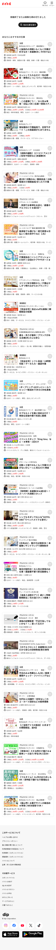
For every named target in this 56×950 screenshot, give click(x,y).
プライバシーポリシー (10, 841)
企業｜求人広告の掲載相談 (11, 864)
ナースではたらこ (8, 901)
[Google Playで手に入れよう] (32, 934)
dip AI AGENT (7, 885)
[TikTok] (39, 925)
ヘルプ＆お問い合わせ (10, 837)
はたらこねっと (7, 897)
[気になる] (50, 44)
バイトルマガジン (8, 889)
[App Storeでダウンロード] (10, 934)
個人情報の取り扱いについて (12, 845)
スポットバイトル (8, 877)
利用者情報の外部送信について (13, 849)
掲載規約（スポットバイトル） (13, 857)
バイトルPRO (7, 893)
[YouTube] (22, 925)
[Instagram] (5, 925)
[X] (30, 925)
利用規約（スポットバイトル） (13, 853)
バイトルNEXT (7, 881)
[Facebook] (14, 925)
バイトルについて (8, 860)
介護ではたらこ (7, 905)
